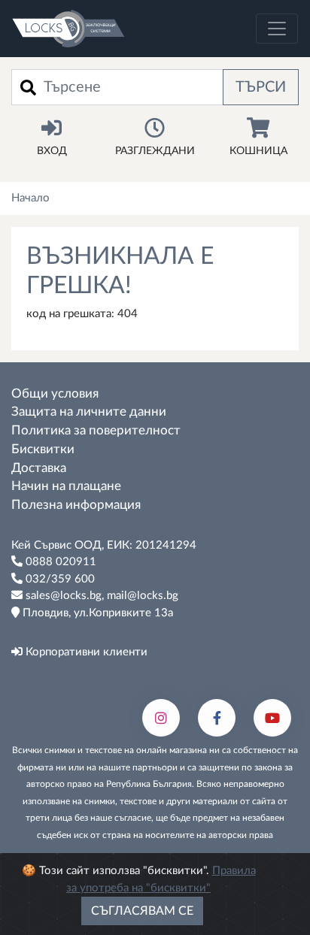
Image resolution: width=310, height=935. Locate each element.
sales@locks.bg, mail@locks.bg (100, 595)
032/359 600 (59, 579)
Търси (261, 87)
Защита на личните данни (88, 412)
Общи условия (55, 394)
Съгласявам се (142, 911)
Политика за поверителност (96, 431)
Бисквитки (42, 449)
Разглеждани (155, 151)
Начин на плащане (66, 486)
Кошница (258, 151)
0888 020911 (59, 561)
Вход (52, 151)
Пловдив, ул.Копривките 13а (96, 613)
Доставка (38, 468)
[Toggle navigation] (277, 29)
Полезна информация (76, 505)
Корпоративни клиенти (85, 652)
